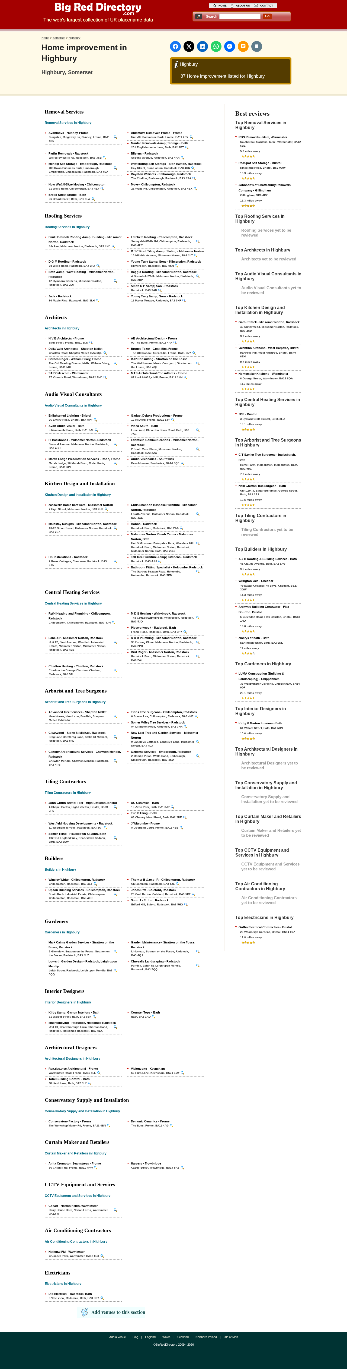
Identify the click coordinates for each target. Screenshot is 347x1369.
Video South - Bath (144, 425)
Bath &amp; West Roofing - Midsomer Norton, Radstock (81, 274)
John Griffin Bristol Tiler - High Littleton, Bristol (83, 802)
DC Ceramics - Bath (145, 802)
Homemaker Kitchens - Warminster (263, 373)
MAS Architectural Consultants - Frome (159, 373)
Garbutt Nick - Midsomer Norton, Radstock (269, 322)
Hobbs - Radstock (144, 523)
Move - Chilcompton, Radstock (153, 184)
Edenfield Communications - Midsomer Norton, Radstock (164, 442)
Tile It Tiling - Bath (144, 813)
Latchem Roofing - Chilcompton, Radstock (161, 237)
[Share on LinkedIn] (202, 46)
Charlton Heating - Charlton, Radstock (76, 666)
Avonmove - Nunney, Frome (68, 132)
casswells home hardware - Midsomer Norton (81, 504)
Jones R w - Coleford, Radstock (153, 890)
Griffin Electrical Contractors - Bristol (265, 927)
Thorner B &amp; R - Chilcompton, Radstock (163, 879)
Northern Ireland (206, 1337)
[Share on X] (189, 46)
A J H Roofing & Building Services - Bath (268, 559)
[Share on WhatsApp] (216, 46)
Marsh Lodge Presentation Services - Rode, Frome (84, 459)
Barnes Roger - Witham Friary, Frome (75, 359)
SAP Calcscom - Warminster (68, 373)
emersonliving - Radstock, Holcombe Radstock (82, 1022)
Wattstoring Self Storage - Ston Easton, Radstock (166, 163)
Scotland (183, 1337)
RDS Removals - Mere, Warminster (263, 137)
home (223, 5)
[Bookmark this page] (256, 46)
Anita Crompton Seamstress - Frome (75, 1163)
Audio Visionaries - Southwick (152, 459)
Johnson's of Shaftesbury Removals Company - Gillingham (265, 187)
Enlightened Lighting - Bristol (70, 415)
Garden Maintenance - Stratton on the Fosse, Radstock (163, 945)
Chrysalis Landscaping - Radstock (155, 961)
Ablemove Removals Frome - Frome (156, 132)
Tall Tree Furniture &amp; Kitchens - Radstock (164, 557)
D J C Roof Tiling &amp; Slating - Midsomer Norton (167, 251)
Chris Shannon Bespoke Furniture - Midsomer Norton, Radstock (164, 507)
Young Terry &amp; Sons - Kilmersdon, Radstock (166, 261)
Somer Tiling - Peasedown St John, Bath (77, 833)
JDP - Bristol (247, 414)
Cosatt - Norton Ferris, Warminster (73, 1205)
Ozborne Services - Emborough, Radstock (161, 751)
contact (266, 5)
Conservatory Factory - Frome (70, 1121)
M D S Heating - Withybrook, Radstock (158, 613)
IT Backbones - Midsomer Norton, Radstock (80, 440)
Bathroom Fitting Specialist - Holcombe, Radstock (167, 567)
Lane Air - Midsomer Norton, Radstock (76, 638)
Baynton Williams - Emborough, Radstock (161, 174)
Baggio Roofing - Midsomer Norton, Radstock (164, 271)
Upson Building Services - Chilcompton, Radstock (84, 890)
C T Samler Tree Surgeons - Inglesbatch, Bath (267, 457)
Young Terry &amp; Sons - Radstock (157, 296)
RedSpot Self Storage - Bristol (260, 163)
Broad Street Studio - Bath (67, 194)
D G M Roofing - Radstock (67, 261)
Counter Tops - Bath (145, 1012)
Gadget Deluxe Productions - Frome (156, 415)
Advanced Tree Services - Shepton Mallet (78, 712)
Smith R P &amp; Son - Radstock (154, 286)
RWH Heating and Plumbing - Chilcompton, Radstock (80, 616)
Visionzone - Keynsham (148, 1068)
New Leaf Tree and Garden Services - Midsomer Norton (164, 735)
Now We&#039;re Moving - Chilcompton (77, 184)
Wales (166, 1337)
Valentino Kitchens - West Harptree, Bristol (269, 348)
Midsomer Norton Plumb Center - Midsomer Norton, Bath (162, 537)
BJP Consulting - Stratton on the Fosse (159, 359)
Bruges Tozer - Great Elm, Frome (154, 348)
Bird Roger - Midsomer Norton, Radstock (160, 652)
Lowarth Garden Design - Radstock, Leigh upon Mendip (83, 964)
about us (243, 5)
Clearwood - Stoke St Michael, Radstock (77, 732)
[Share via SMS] (243, 46)
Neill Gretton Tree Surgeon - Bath (262, 485)
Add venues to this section (118, 1312)
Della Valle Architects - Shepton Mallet (75, 348)
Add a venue (117, 1337)
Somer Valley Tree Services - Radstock (158, 722)
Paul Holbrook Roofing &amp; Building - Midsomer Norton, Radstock (85, 239)
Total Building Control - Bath (69, 1079)
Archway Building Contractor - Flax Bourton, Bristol (264, 609)
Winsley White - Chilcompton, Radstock (77, 879)
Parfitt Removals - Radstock (68, 153)
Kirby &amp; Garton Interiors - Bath (74, 1012)
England (150, 1337)
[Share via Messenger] (229, 46)
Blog (135, 1337)
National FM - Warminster (67, 1251)
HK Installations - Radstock (68, 557)
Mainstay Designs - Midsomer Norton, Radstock (83, 523)
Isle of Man (231, 1337)
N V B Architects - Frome (66, 338)
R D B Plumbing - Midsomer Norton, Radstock (164, 638)
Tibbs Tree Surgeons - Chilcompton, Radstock (164, 712)
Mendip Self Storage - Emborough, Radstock (80, 163)
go (267, 16)
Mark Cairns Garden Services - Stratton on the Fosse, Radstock (81, 945)
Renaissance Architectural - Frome (73, 1068)
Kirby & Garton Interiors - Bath (260, 723)
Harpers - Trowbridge (146, 1163)
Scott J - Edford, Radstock (150, 900)
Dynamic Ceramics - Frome (150, 1121)
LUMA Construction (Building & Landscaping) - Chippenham (261, 676)
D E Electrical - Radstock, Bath (70, 1293)
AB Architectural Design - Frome (154, 338)
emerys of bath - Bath (254, 638)
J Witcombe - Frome (145, 823)
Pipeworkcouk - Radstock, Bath (153, 627)
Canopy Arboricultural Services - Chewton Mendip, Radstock (85, 754)
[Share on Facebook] (175, 46)
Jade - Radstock (60, 296)
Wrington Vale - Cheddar (256, 581)
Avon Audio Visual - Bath (67, 425)
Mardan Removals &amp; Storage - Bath (159, 143)
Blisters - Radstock (144, 153)
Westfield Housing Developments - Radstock (81, 823)
